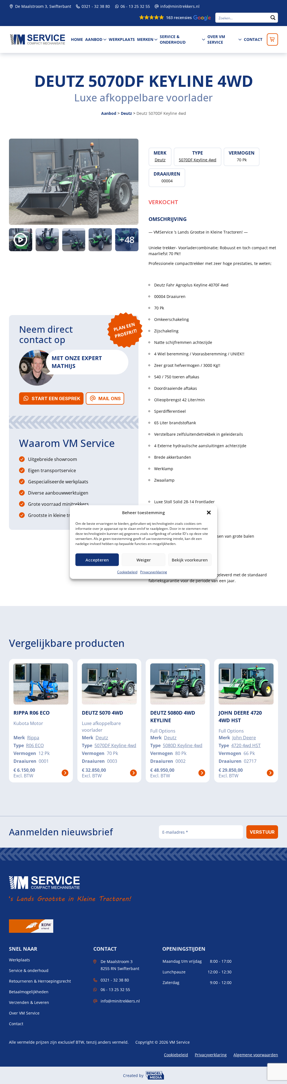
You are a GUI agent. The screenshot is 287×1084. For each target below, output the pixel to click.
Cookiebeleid (127, 572)
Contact (253, 39)
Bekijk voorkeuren (190, 560)
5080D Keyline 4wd (182, 745)
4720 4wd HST (246, 745)
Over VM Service (216, 39)
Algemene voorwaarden (255, 1054)
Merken (145, 39)
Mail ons (109, 398)
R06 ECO (35, 745)
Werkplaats (122, 39)
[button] (209, 512)
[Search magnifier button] (273, 17)
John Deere (244, 738)
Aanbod (93, 39)
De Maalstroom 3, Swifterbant (42, 6)
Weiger (143, 560)
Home (77, 39)
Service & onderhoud (173, 39)
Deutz (126, 113)
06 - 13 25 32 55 (134, 6)
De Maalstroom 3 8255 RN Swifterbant (120, 965)
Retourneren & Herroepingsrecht (40, 981)
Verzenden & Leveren (29, 1002)
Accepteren (97, 560)
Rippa (33, 738)
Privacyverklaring (153, 572)
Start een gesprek (56, 398)
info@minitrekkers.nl (180, 6)
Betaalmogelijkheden (28, 992)
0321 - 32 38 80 (95, 6)
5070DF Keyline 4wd (115, 745)
